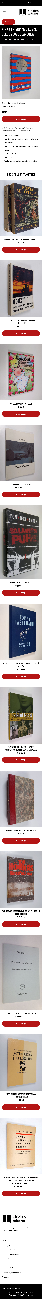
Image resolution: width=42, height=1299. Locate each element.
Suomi (5, 3)
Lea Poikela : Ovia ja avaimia (21, 484)
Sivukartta (29, 1295)
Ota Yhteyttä (20, 1292)
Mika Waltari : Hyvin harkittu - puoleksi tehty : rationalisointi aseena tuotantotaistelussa (21, 1180)
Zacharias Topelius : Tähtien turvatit (21, 830)
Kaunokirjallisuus (18, 103)
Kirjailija (8, 1245)
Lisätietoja (21, 119)
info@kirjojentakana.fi (33, 3)
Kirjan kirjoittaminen (13, 1254)
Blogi (7, 1258)
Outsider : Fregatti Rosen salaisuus (21, 1013)
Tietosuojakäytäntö (16, 1295)
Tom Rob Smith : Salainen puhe (21, 582)
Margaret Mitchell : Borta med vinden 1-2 (21, 239)
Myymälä (8, 22)
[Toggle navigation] (4, 12)
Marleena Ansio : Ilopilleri (21, 403)
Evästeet (29, 1292)
